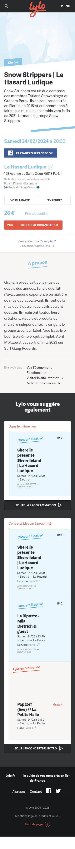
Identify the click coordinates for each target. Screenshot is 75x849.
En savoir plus (24, 486)
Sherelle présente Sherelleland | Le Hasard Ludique (29, 460)
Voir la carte (20, 200)
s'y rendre (54, 200)
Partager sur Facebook (34, 153)
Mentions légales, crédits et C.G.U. (37, 816)
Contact (36, 791)
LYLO (37, 9)
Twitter (58, 791)
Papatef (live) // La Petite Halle (28, 709)
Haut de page (34, 824)
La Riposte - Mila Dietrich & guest (28, 623)
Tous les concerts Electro (36, 748)
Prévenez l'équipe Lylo (37, 243)
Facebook (48, 791)
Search (9, 6)
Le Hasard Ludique (25, 167)
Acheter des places (41, 383)
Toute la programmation (36, 505)
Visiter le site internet (43, 378)
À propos (19, 791)
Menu (65, 6)
